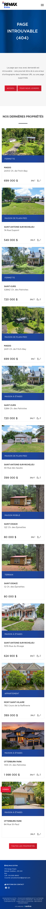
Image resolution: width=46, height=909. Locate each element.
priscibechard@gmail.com (20, 878)
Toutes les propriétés (23, 846)
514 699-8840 (13, 875)
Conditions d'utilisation (24, 901)
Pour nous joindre (29, 88)
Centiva (27, 906)
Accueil (11, 88)
